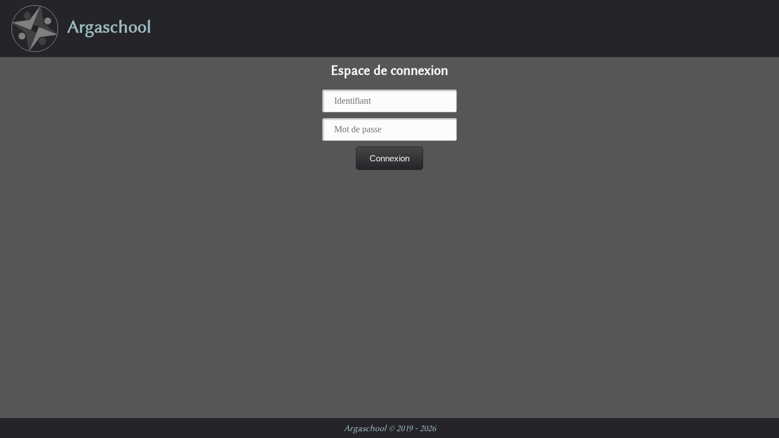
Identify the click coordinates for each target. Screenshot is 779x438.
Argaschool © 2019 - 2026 (390, 428)
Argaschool (104, 26)
